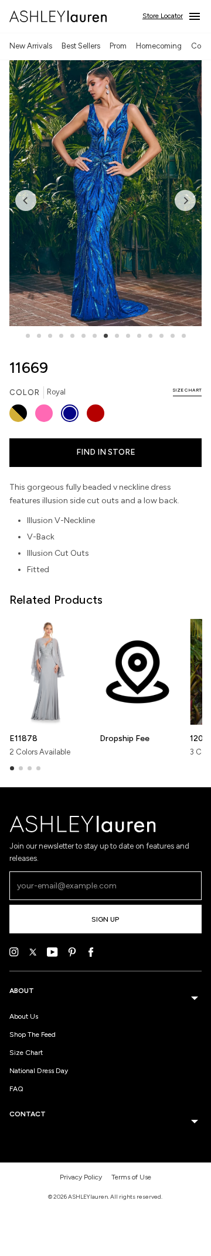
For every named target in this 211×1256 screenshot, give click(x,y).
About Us (23, 1016)
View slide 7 (95, 336)
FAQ (16, 1089)
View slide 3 (50, 336)
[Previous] (25, 200)
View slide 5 (72, 336)
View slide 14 (173, 336)
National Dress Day (38, 1071)
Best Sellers (81, 45)
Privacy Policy (81, 1177)
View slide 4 (61, 336)
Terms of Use (131, 1177)
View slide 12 (150, 336)
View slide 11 (139, 336)
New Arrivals (30, 45)
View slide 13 (161, 336)
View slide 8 (106, 336)
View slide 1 (28, 336)
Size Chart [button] (187, 390)
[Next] (185, 200)
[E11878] (47, 672)
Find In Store (105, 452)
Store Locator (162, 16)
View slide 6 (83, 336)
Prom (118, 45)
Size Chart (26, 1053)
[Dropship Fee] (137, 672)
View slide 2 (39, 336)
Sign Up (105, 919)
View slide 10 (128, 336)
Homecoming (159, 45)
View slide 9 (117, 336)
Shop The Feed (32, 1034)
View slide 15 (184, 336)
